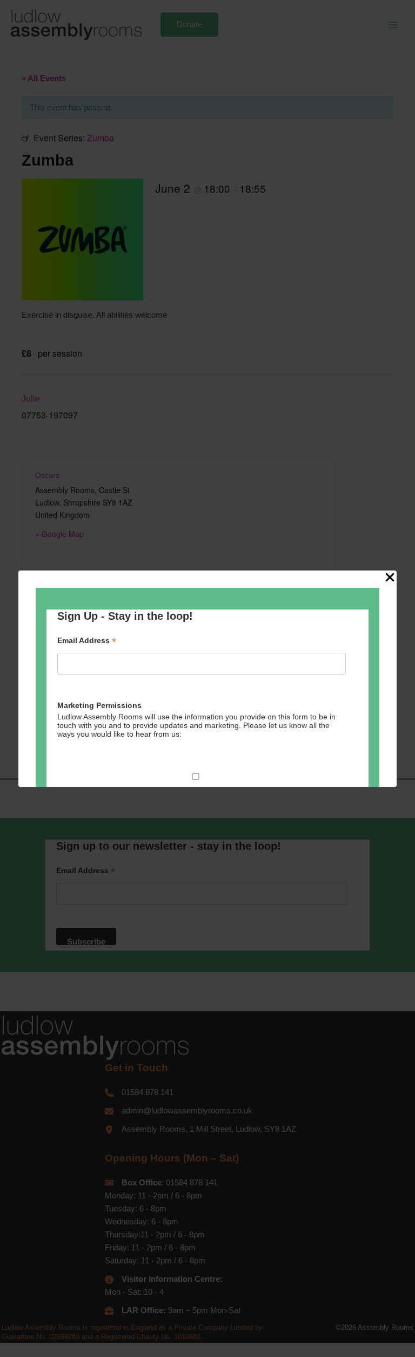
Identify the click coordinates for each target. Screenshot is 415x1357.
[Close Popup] (390, 578)
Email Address (86, 640)
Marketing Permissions (99, 705)
